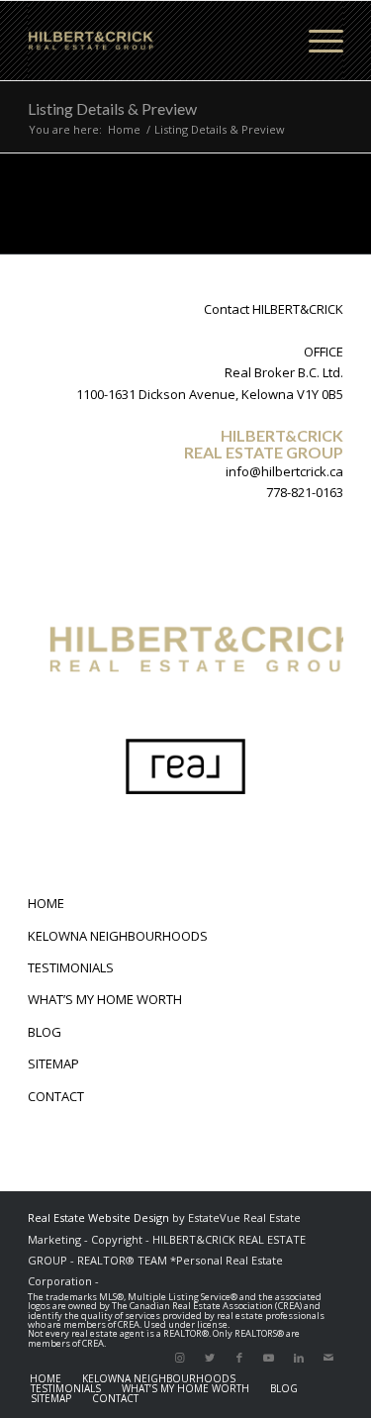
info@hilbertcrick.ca (284, 471)
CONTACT (56, 1096)
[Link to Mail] (328, 1357)
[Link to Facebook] (239, 1357)
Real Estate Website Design (98, 1217)
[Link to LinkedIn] (299, 1357)
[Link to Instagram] (180, 1357)
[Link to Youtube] (269, 1357)
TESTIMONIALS (71, 967)
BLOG (44, 1032)
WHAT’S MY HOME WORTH (105, 999)
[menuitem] (45, 1378)
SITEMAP (53, 1063)
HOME (46, 903)
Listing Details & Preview (112, 108)
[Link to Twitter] (210, 1357)
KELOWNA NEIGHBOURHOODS (118, 936)
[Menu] (316, 40)
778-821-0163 (304, 492)
